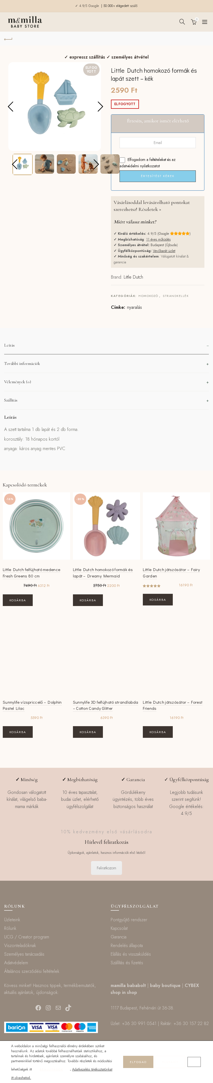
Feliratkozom (106, 868)
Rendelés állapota (127, 945)
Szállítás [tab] (10, 400)
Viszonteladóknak (20, 945)
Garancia (118, 937)
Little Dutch (133, 277)
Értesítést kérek (157, 176)
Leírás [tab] (9, 345)
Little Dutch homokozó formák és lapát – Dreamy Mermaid (103, 573)
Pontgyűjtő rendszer (129, 920)
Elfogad (138, 1062)
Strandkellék (176, 296)
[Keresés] (182, 21)
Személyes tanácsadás (24, 954)
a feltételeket (156, 159)
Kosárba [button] (17, 600)
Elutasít (170, 1062)
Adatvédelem (16, 963)
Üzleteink (12, 920)
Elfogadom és (148, 163)
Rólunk (10, 928)
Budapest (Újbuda (164, 245)
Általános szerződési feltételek (31, 971)
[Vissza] (8, 38)
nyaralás (134, 307)
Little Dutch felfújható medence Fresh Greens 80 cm (31, 573)
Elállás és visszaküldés (131, 954)
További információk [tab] (22, 363)
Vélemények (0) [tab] (17, 381)
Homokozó (148, 296)
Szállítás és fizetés (127, 963)
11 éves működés (158, 239)
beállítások (51, 1069)
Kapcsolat (119, 928)
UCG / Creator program (26, 937)
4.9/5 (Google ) (169, 233)
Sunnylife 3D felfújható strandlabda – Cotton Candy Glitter (105, 705)
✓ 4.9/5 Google (87, 5)
